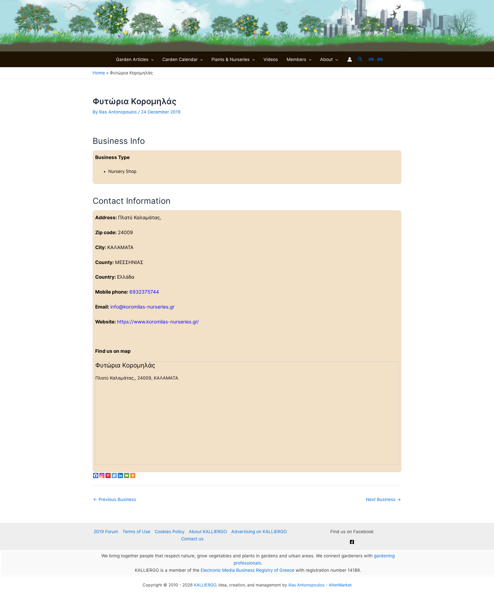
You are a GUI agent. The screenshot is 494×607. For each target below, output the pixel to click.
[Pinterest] (108, 475)
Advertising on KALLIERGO (259, 531)
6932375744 (144, 292)
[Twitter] (114, 475)
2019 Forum (106, 531)
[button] (151, 59)
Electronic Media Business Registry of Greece (247, 570)
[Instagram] (101, 475)
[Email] (126, 475)
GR (371, 59)
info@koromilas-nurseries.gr (142, 307)
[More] (132, 475)
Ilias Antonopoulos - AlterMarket (320, 584)
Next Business (383, 499)
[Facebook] (95, 475)
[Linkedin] (120, 475)
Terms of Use (136, 531)
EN (380, 59)
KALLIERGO (205, 584)
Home (99, 72)
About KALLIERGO (208, 531)
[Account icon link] (349, 59)
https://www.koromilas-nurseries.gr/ (158, 322)
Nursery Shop (122, 171)
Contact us (192, 538)
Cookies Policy (169, 531)
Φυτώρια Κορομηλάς (125, 365)
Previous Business (114, 499)
